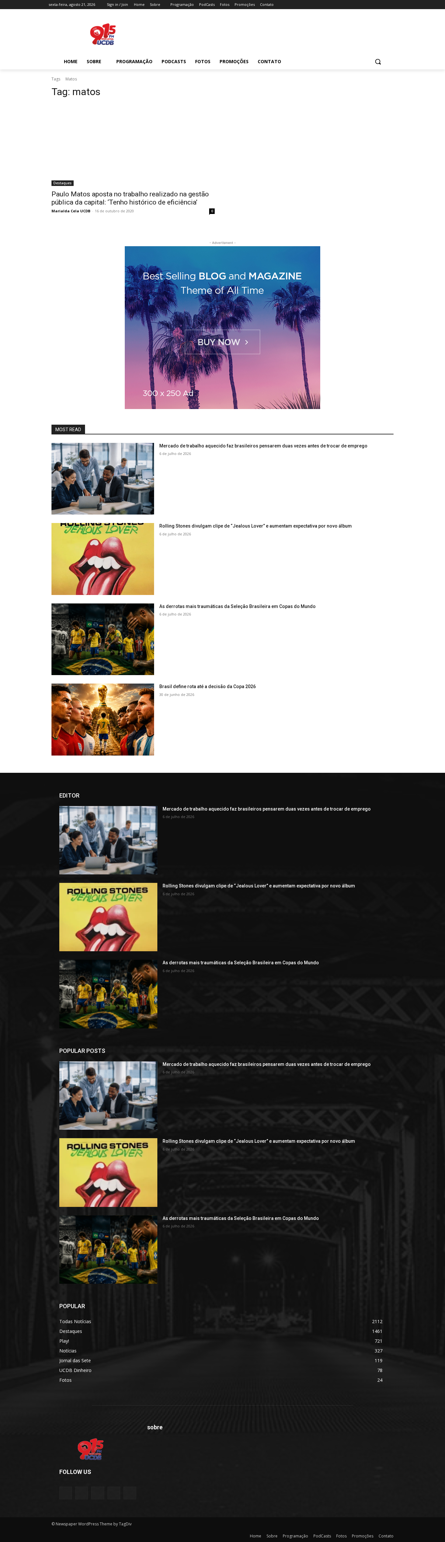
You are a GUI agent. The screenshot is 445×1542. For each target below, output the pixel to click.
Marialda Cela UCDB (70, 210)
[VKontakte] (129, 1493)
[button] (378, 61)
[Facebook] (356, 4)
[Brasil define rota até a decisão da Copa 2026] (102, 720)
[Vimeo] (383, 4)
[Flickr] (97, 1493)
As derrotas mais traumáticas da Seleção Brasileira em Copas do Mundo (237, 606)
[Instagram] (365, 4)
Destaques (62, 183)
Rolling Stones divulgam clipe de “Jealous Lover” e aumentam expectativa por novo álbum (255, 526)
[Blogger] (65, 1493)
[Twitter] (375, 4)
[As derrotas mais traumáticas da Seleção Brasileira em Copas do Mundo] (102, 639)
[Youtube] (392, 4)
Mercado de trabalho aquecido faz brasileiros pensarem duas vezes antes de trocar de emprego (263, 445)
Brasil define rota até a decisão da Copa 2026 (207, 686)
